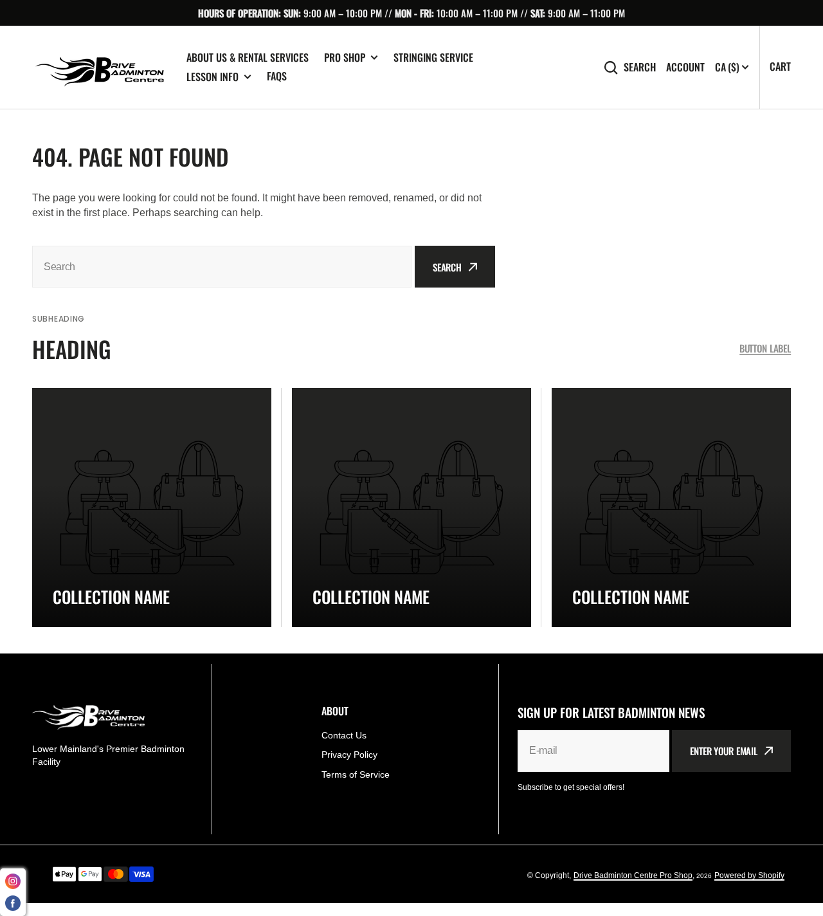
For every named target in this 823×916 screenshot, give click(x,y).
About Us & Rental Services (247, 57)
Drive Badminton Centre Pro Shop (633, 875)
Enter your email (723, 751)
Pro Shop (344, 57)
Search (640, 67)
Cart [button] (780, 66)
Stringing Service (433, 57)
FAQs (277, 76)
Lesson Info (212, 76)
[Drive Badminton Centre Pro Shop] (99, 67)
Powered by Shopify (749, 875)
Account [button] (685, 67)
